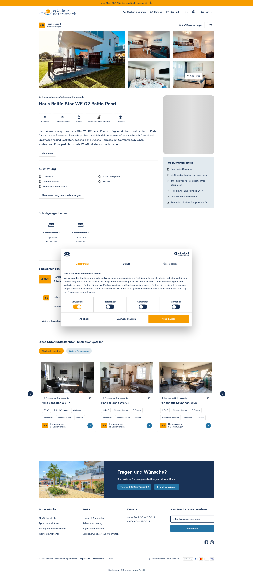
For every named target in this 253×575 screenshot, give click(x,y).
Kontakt (174, 12)
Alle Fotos (195, 75)
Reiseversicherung (92, 523)
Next (88, 380)
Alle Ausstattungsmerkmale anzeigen (61, 195)
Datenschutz (99, 558)
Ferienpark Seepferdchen (52, 528)
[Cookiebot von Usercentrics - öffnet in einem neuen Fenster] (176, 254)
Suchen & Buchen (136, 12)
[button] (30, 393)
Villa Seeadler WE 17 (56, 403)
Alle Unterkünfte (47, 517)
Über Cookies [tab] (170, 264)
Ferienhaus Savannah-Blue (178, 403)
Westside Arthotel (49, 533)
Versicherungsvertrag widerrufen (101, 533)
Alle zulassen (168, 319)
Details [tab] (126, 264)
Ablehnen (84, 319)
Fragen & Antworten (94, 517)
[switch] (110, 306)
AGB (110, 558)
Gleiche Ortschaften (51, 351)
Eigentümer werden (93, 528)
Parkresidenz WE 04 (115, 403)
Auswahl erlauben (126, 319)
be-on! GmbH (138, 570)
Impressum (85, 558)
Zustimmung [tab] (82, 264)
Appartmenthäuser (49, 523)
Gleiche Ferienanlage (79, 351)
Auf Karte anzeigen (192, 25)
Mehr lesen (47, 153)
